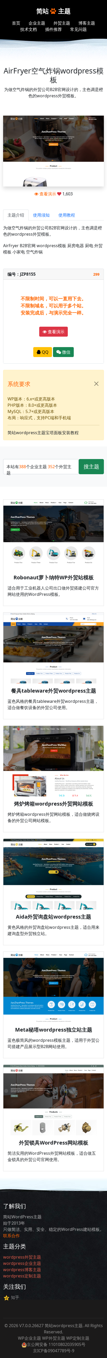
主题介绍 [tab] (16, 215)
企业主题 (37, 23)
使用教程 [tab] (66, 215)
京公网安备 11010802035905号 (56, 1344)
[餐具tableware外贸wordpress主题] (53, 648)
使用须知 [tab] (41, 215)
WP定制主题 (77, 1338)
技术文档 (28, 29)
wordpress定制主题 (22, 1276)
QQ (45, 352)
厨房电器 (75, 245)
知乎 (15, 1297)
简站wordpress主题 (64, 1325)
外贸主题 (62, 23)
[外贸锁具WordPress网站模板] (53, 1100)
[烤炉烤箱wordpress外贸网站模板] (53, 761)
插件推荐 (53, 29)
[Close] (96, 384)
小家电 (18, 252)
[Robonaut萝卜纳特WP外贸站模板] (53, 535)
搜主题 (91, 466)
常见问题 (78, 29)
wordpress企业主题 (22, 1263)
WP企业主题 (29, 1338)
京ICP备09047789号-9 (53, 1351)
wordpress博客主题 (22, 1269)
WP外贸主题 (53, 1338)
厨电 (89, 245)
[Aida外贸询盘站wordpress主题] (53, 874)
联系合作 (11, 1235)
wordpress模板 (51, 245)
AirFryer (11, 245)
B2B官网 (28, 245)
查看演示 (47, 194)
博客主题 (86, 23)
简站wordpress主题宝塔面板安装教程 (43, 432)
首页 (16, 23)
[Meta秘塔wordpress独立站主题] (53, 987)
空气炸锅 (34, 252)
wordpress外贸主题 (22, 1257)
